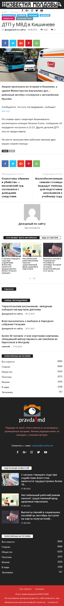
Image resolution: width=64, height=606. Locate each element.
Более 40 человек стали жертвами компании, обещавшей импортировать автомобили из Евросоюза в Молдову (30, 339)
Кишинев (45, 15)
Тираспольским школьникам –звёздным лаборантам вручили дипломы (27, 308)
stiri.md (6, 111)
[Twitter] (37, 11)
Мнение (6, 382)
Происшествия (24, 18)
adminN (6, 346)
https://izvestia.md (32, 228)
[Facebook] (22, 11)
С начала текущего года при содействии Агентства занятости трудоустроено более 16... (41, 479)
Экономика (7, 392)
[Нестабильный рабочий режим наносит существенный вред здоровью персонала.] (32, 250)
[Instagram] (32, 11)
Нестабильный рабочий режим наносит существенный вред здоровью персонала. (30, 263)
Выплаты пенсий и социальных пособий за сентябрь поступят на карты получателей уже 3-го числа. (52, 264)
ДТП (12, 151)
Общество (8, 18)
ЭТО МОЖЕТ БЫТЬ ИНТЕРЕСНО (21, 237)
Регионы (33, 15)
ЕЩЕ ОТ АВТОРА (50, 237)
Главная (21, 15)
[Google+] (27, 11)
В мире (5, 387)
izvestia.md (53, 602)
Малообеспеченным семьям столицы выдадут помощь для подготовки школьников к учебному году (48, 187)
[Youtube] (42, 11)
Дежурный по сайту (15, 29)
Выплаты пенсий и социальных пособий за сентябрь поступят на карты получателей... (40, 515)
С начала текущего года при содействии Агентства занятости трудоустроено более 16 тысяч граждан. (11, 265)
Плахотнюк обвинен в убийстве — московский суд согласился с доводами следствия (15, 187)
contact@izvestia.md (42, 445)
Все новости (9, 15)
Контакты (39, 589)
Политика (6, 377)
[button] (58, 4)
